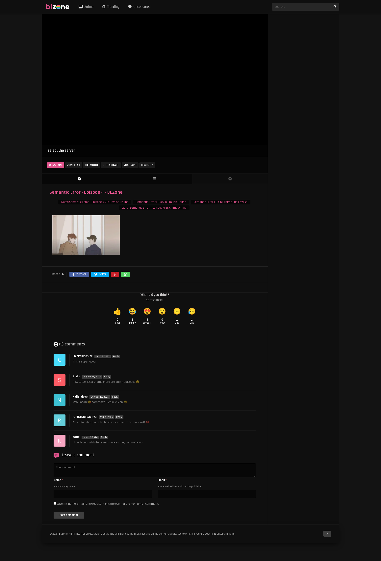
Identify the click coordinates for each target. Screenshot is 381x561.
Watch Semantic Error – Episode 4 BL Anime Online (154, 207)
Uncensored (142, 7)
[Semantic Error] (154, 179)
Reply (116, 356)
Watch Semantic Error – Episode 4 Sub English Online (94, 202)
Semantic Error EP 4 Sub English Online (161, 202)
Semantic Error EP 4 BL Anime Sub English (220, 202)
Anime (88, 7)
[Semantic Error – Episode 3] (79, 179)
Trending (112, 7)
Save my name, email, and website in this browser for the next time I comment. (108, 503)
